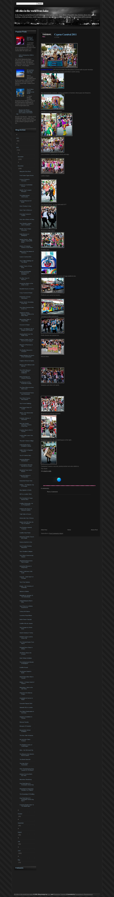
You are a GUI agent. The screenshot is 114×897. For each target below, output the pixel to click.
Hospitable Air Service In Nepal (26, 698)
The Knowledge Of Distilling (27, 794)
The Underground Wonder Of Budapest (27, 662)
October (20, 813)
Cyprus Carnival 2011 (65, 34)
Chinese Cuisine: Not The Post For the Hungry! (26, 340)
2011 (18, 147)
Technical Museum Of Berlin (25, 201)
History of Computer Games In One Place (26, 246)
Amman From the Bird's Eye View (26, 774)
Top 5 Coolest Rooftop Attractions (26, 546)
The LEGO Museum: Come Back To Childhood (25, 371)
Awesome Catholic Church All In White (27, 537)
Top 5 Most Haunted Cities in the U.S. (27, 308)
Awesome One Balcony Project (26, 693)
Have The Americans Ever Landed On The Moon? (27, 769)
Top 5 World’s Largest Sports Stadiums (25, 224)
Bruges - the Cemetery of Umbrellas (26, 586)
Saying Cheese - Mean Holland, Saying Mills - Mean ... (26, 241)
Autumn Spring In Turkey (26, 632)
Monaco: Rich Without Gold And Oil (27, 365)
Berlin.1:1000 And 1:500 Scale (26, 572)
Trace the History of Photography (25, 476)
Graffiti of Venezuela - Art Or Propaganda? (26, 504)
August (20, 832)
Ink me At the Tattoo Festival (25, 740)
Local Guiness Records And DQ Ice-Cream (26, 465)
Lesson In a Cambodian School (26, 185)
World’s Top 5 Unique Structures (25, 229)
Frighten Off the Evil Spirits (27, 360)
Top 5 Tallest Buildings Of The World (26, 261)
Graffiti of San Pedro (25, 532)
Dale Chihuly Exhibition (26, 658)
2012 (18, 138)
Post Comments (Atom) (56, 533)
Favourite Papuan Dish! (26, 703)
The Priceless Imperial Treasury (26, 528)
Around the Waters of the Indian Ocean (26, 284)
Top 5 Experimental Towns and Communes (27, 393)
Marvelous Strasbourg (26, 779)
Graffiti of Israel (24, 667)
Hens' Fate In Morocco (26, 210)
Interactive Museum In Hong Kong (26, 566)
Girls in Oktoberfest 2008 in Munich (26, 55)
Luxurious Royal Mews (26, 615)
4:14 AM (56, 37)
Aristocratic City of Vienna (27, 518)
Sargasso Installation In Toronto (26, 717)
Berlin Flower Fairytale (26, 619)
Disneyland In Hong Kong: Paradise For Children (27, 789)
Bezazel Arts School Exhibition (25, 730)
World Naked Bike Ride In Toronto (26, 677)
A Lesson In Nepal (24, 324)
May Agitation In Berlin (25, 490)
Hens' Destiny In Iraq (25, 206)
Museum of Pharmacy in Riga (26, 345)
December (20, 156)
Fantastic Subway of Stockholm (25, 418)
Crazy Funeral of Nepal (26, 292)
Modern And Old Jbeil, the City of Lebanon (26, 522)
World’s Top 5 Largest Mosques (25, 190)
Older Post (44, 529)
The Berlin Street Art (25, 759)
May (19, 860)
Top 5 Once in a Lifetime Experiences (26, 606)
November (20, 166)
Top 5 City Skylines (25, 582)
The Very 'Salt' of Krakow (26, 735)
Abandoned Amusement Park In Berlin (26, 561)
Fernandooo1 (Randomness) (84, 894)
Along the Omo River (25, 171)
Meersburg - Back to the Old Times (26, 688)
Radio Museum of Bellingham (24, 234)
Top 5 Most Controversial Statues (26, 556)
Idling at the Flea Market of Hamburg (27, 252)
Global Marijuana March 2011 (26, 601)
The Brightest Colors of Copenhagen (26, 745)
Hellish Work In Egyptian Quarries (26, 450)
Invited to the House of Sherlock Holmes (26, 509)
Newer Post (94, 529)
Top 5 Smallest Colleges (26, 551)
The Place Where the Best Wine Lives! (27, 388)
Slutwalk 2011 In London (26, 707)
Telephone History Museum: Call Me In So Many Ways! (27, 314)
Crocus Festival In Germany (25, 180)
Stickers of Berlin (24, 591)
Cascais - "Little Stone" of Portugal (26, 577)
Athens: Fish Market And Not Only (26, 413)
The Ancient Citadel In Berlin (25, 672)
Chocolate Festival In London (25, 214)
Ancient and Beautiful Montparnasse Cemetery (25, 273)
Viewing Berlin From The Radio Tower (26, 334)
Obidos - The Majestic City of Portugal (27, 485)
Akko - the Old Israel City (26, 750)
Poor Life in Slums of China (27, 219)
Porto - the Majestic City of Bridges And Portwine (27, 329)
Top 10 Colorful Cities (25, 455)
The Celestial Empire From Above (27, 642)
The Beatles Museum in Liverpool (26, 350)
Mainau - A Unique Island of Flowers (27, 682)
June (19, 850)
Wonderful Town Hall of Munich (26, 470)
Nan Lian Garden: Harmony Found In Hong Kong (25, 425)
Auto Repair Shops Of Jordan (25, 408)
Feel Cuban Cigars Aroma (27, 175)
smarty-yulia (47, 471)
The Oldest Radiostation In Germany (27, 712)
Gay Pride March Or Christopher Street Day (27, 784)
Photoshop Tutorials (60, 894)
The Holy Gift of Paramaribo (24, 764)
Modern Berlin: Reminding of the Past (26, 302)
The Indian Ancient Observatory (25, 196)
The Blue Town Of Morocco (24, 278)
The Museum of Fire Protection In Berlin (25, 382)
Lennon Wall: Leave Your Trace (26, 436)
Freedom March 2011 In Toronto (26, 430)
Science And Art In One (26, 542)
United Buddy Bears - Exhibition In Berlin (25, 445)
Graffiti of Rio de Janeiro (26, 623)
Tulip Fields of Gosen (25, 514)
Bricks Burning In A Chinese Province (25, 377)
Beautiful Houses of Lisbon (27, 288)
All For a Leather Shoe (26, 494)
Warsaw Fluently (24, 722)
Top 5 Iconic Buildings (25, 403)
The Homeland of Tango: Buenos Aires (26, 498)
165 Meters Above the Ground (25, 653)
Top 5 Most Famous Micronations (25, 398)
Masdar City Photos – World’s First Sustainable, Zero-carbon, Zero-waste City (24, 112)
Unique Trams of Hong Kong (26, 266)
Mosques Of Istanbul (25, 726)
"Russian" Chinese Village (27, 440)
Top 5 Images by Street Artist (26, 628)
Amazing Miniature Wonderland (25, 460)
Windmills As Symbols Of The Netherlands (26, 596)
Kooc (49, 894)
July (19, 841)
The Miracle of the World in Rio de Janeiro (27, 754)
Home (69, 529)
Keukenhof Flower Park (26, 480)
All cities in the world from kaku (31, 11)
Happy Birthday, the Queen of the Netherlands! (27, 356)
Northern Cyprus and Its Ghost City (26, 637)
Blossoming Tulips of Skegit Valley (25, 320)
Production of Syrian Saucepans (25, 297)
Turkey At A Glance (25, 611)
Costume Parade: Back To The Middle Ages (27, 805)
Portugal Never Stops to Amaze (26, 648)
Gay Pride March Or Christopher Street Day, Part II (27, 799)
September (21, 823)
